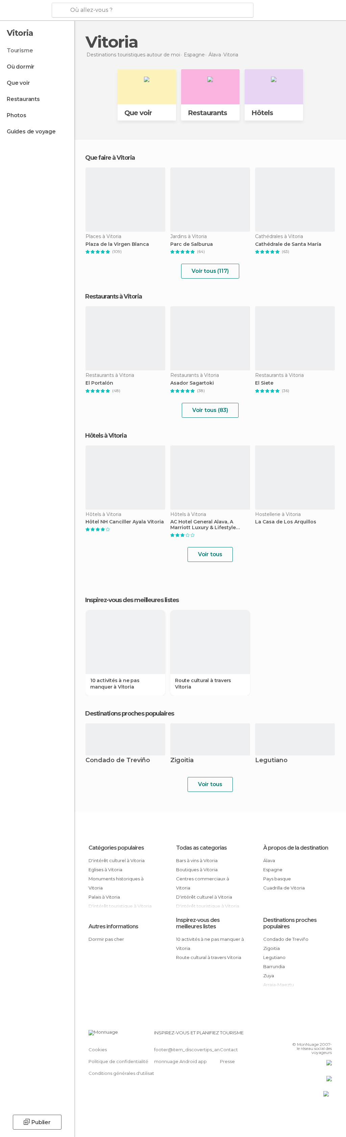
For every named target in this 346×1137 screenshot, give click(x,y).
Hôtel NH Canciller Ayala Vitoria (124, 522)
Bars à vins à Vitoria (197, 860)
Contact (229, 1049)
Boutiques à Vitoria (197, 869)
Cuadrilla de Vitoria (284, 887)
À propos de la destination (295, 848)
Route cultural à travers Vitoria (203, 683)
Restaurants (23, 99)
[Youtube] (327, 1035)
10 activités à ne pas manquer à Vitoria (115, 683)
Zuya (268, 975)
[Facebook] (301, 1035)
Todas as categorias (201, 848)
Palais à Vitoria (104, 897)
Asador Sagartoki (192, 383)
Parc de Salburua (191, 244)
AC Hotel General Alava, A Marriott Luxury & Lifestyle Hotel (203, 525)
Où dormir (20, 66)
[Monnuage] (25, 10)
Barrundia (274, 966)
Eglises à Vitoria (105, 869)
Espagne (272, 869)
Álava (269, 860)
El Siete (264, 383)
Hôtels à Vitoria (105, 435)
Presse (227, 1061)
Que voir (18, 83)
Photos (16, 115)
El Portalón (99, 383)
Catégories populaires (116, 848)
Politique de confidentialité (118, 1061)
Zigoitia (182, 760)
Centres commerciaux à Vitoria (202, 883)
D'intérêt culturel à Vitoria (117, 860)
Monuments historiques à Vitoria (116, 883)
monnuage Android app (180, 1061)
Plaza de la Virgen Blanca (117, 244)
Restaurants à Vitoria (113, 296)
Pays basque (277, 878)
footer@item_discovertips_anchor (192, 1049)
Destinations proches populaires (129, 713)
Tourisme (20, 50)
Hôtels (262, 113)
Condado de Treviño (117, 760)
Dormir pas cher (106, 939)
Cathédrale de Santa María (288, 244)
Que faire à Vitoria (110, 157)
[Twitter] (310, 1035)
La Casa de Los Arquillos (285, 522)
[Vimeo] (319, 1035)
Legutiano (271, 760)
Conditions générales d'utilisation (125, 1073)
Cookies (98, 1049)
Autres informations (113, 926)
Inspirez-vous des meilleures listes (198, 923)
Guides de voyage (31, 131)
